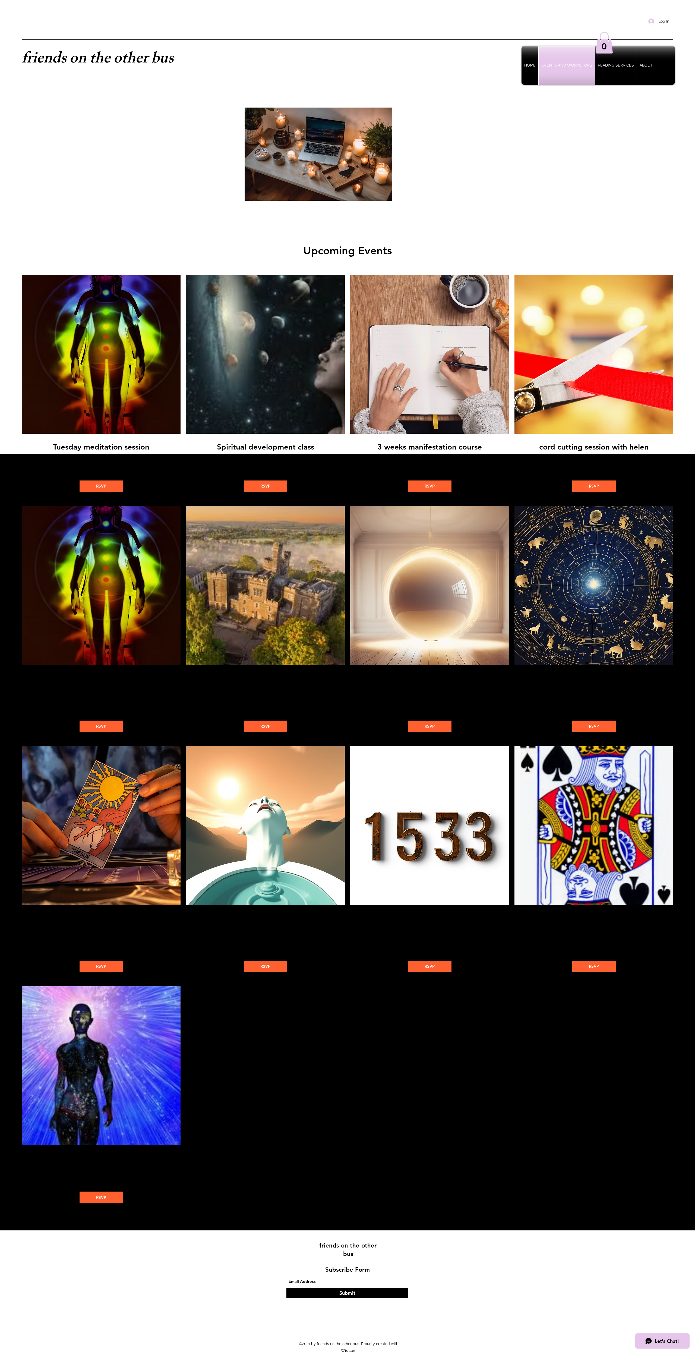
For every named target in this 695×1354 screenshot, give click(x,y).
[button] (604, 43)
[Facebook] (339, 1326)
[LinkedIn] (355, 1326)
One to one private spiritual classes (101, 1158)
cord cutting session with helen (594, 446)
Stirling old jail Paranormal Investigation (265, 678)
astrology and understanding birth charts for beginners (594, 683)
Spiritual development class (265, 446)
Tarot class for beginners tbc (101, 918)
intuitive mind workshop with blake (430, 678)
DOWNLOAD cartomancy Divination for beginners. (594, 923)
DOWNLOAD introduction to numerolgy (430, 923)
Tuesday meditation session (101, 446)
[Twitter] (347, 1326)
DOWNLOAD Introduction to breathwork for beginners (265, 923)
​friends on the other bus (97, 60)
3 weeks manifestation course (429, 446)
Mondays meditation (101, 678)
